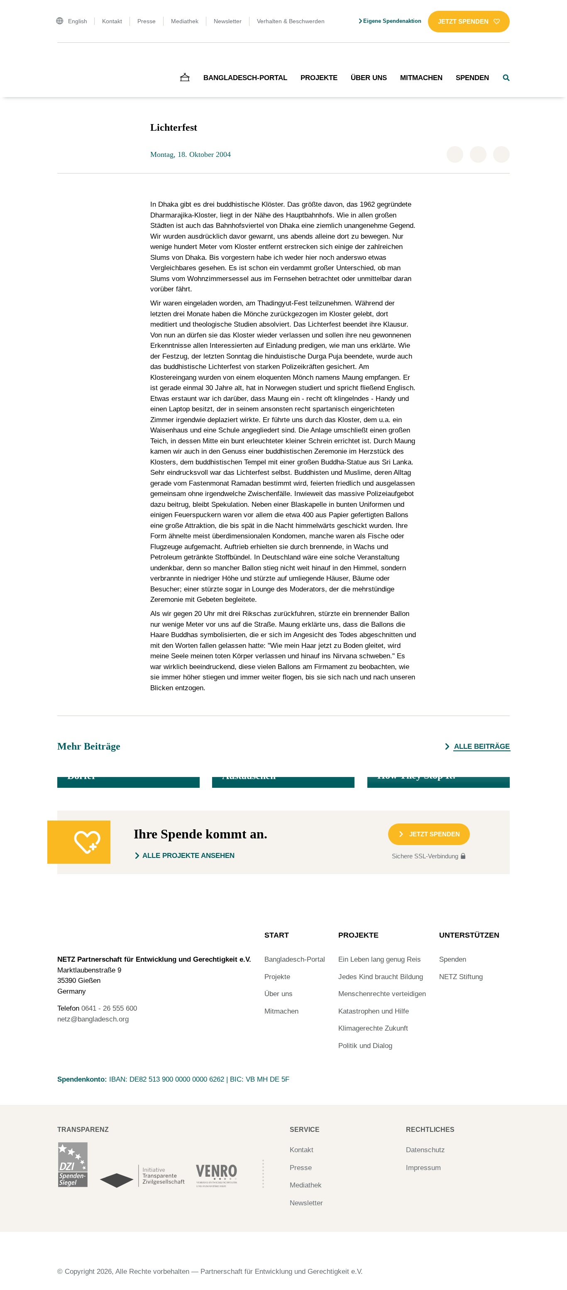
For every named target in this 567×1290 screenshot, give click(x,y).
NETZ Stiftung (461, 977)
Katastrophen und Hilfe (373, 1011)
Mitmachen (421, 78)
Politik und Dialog (365, 1046)
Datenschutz (425, 1150)
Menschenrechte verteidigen (382, 994)
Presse (146, 21)
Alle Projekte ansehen (188, 856)
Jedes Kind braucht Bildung (380, 977)
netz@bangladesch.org (93, 1019)
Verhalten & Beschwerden (291, 21)
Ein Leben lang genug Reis (379, 959)
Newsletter (228, 21)
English (77, 21)
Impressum (423, 1168)
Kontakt (112, 21)
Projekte (319, 78)
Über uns (369, 78)
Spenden (472, 78)
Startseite (69, 60)
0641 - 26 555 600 (109, 1008)
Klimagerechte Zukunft (373, 1028)
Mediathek (184, 21)
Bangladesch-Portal (245, 78)
